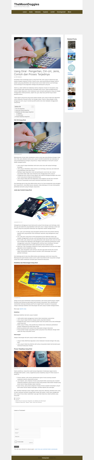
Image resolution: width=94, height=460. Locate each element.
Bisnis (69, 12)
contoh (52, 12)
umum (25, 12)
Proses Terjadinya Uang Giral (22, 116)
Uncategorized (61, 12)
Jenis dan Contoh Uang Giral (22, 110)
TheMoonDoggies (26, 4)
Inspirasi (45, 12)
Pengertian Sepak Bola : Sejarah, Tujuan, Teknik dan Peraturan (28, 402)
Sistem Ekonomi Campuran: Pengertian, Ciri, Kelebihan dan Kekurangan (30, 400)
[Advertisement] (47, 23)
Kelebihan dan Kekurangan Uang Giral (25, 112)
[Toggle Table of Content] (32, 107)
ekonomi (17, 399)
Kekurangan (20, 115)
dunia (30, 12)
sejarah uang (22, 308)
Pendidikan (17, 398)
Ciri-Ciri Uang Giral (20, 108)
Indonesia (38, 12)
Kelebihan (20, 113)
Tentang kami (45, 458)
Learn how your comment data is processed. (46, 449)
